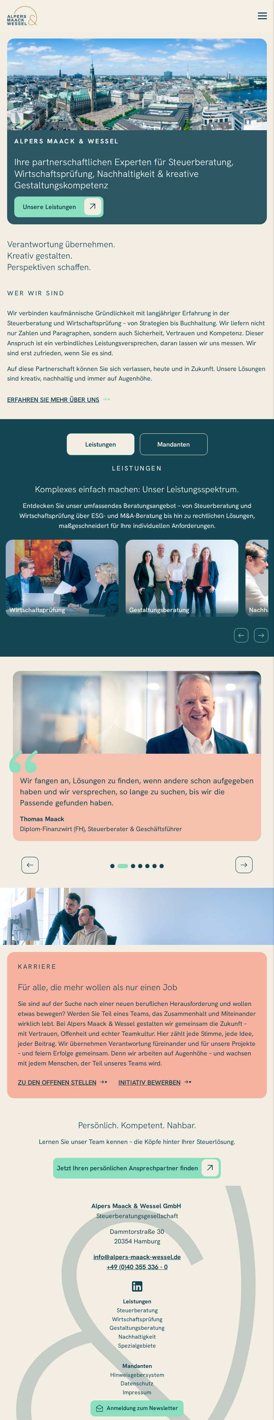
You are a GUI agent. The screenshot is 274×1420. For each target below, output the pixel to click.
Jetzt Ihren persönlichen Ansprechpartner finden (127, 1168)
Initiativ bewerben (149, 1082)
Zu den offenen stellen (57, 1082)
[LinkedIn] (137, 1286)
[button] (241, 635)
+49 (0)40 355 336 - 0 (137, 1267)
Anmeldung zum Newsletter (142, 1408)
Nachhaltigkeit (137, 1336)
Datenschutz (137, 1383)
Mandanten (137, 1366)
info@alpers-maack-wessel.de (137, 1257)
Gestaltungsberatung (137, 1328)
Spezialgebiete (137, 1345)
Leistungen (137, 1301)
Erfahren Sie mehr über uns (53, 400)
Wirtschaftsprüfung (137, 1319)
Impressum (137, 1392)
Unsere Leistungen (49, 207)
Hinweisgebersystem (137, 1375)
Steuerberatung (137, 1310)
